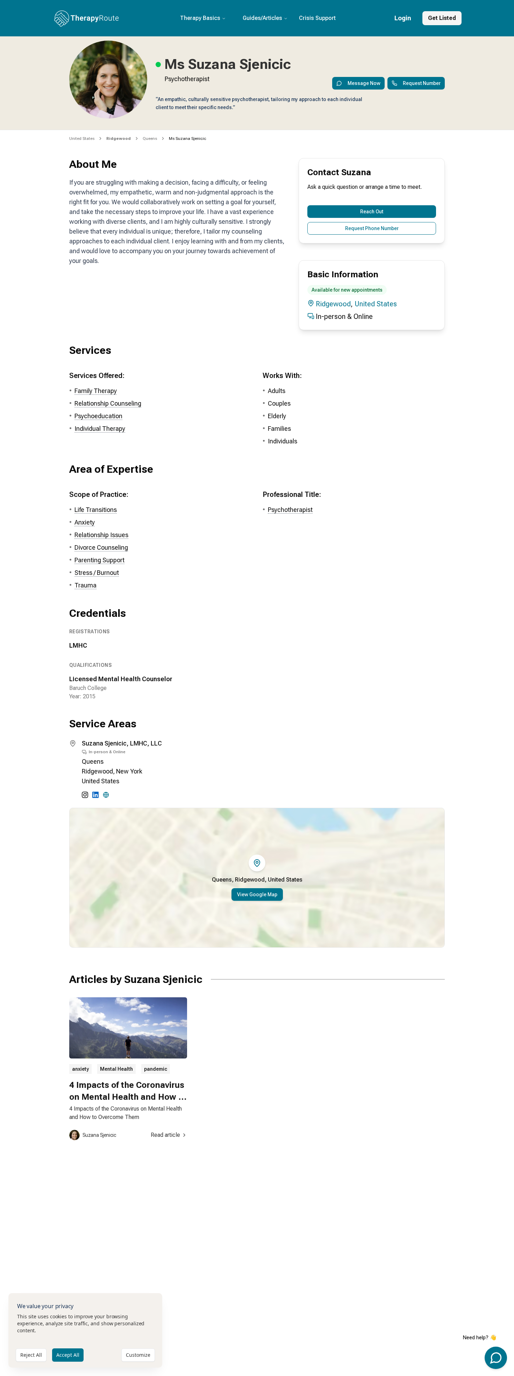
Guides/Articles (262, 18)
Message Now (364, 83)
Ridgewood (333, 304)
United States (81, 138)
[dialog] (85, 1330)
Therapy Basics (200, 18)
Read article (165, 1135)
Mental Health (116, 1069)
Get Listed (442, 18)
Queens (150, 138)
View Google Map (257, 894)
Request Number (422, 83)
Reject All (31, 1355)
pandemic (155, 1069)
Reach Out (371, 211)
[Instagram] (85, 795)
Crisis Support (317, 18)
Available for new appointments (347, 290)
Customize (138, 1355)
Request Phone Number (372, 228)
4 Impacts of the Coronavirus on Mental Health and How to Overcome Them (127, 1096)
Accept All (67, 1355)
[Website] (106, 795)
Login (402, 18)
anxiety (80, 1069)
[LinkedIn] (95, 795)
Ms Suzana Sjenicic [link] (187, 138)
